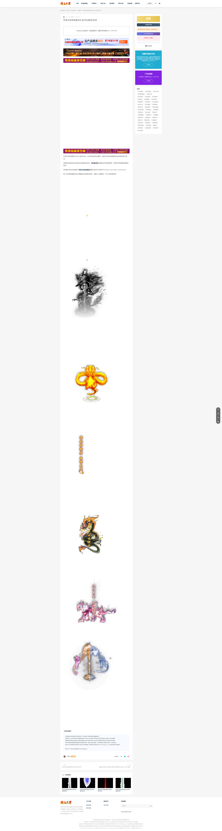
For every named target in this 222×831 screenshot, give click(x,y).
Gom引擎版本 (140, 91)
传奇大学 (68, 10)
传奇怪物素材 (154, 104)
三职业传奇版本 (148, 91)
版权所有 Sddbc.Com (136, 828)
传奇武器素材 (155, 109)
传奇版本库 (154, 112)
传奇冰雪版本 (147, 96)
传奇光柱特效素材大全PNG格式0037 (72, 767)
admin (69, 756)
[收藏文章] (121, 756)
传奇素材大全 (154, 117)
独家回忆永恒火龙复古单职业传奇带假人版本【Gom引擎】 (115, 767)
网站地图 (88, 805)
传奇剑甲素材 (154, 96)
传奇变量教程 (146, 99)
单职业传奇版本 (141, 125)
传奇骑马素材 (154, 122)
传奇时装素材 (148, 109)
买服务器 (129, 3)
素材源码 (73, 10)
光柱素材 (79, 10)
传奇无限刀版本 (141, 109)
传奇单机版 (140, 99)
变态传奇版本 (148, 125)
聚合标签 (88, 808)
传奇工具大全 (140, 104)
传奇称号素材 (140, 117)
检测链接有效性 (149, 33)
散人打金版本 (140, 130)
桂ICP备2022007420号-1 (124, 828)
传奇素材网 (94, 163)
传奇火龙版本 (147, 112)
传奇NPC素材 (156, 91)
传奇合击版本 (154, 99)
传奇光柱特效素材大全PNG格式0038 (78, 748)
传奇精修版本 (147, 117)
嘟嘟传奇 (155, 125)
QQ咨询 (149, 46)
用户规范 (106, 805)
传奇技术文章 (140, 107)
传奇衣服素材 (154, 120)
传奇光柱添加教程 (84, 170)
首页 (77, 3)
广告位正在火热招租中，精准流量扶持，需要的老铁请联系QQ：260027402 (96, 30)
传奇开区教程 (147, 104)
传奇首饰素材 (147, 122)
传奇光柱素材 (67, 731)
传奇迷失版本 (140, 122)
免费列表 (137, 3)
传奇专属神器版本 (141, 94)
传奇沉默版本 (140, 112)
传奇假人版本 (149, 94)
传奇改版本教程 (155, 107)
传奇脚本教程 (146, 120)
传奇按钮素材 (147, 107)
